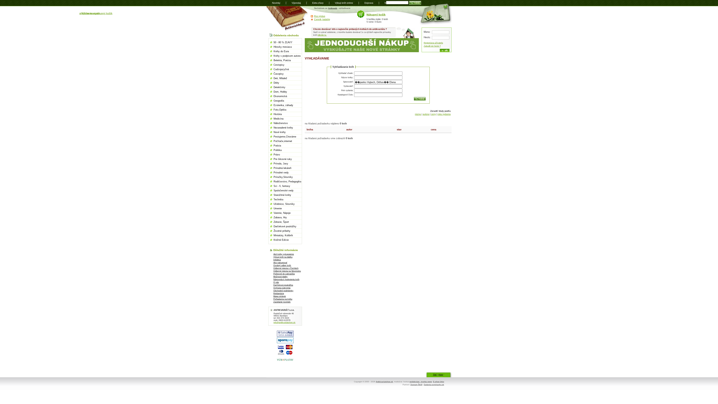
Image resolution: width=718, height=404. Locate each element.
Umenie (278, 208)
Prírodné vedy (281, 172)
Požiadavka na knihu (282, 299)
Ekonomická (280, 96)
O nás (276, 282)
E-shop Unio (438, 382)
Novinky (276, 3)
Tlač (435, 375)
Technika (278, 199)
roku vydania (444, 114)
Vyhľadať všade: (345, 73)
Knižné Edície (281, 239)
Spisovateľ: (348, 82)
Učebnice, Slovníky (284, 204)
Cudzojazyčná (281, 69)
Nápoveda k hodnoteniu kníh (286, 279)
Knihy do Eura (281, 51)
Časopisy (279, 73)
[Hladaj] (420, 99)
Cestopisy (279, 64)
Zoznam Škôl (416, 385)
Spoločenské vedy (284, 190)
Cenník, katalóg (322, 19)
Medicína (278, 118)
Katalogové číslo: (345, 95)
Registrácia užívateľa (433, 43)
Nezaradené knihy (283, 127)
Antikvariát (332, 8)
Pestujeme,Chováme (285, 136)
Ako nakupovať (280, 262)
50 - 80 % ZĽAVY (283, 42)
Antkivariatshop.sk (384, 382)
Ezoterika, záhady (283, 105)
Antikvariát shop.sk (287, 18)
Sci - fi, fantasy (282, 186)
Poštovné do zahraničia (284, 274)
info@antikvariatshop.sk (284, 322)
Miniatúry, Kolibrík (283, 235)
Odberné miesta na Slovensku (287, 271)
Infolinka (277, 260)
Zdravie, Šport (281, 222)
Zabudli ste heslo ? (432, 46)
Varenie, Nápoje (282, 213)
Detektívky (279, 87)
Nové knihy (280, 132)
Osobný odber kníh (282, 265)
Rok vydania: (347, 90)
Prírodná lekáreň (282, 168)
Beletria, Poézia (282, 60)
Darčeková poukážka (283, 285)
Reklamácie (278, 293)
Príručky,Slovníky (283, 177)
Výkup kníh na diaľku (282, 257)
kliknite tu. (322, 35)
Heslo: (427, 37)
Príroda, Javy (281, 163)
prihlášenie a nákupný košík (95, 13)
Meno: (427, 31)
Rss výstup (319, 16)
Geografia (279, 100)
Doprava (368, 3)
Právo (277, 154)
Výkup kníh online (344, 3)
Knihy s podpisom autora (287, 55)
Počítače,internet (283, 141)
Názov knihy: (347, 77)
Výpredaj (296, 3)
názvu (418, 114)
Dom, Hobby (280, 91)
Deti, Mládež (280, 78)
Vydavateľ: (348, 86)
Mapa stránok (279, 296)
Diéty (276, 82)
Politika (278, 150)
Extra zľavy (317, 3)
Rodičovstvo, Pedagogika (287, 181)
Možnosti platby (280, 277)
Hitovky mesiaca (283, 46)
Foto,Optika (280, 109)
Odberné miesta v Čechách (285, 268)
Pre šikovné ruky (283, 159)
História (278, 114)
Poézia (277, 145)
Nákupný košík (376, 14)
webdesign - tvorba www (420, 382)
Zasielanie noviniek (282, 302)
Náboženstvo (281, 123)
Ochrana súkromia (281, 288)
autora (426, 114)
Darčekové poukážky (285, 226)
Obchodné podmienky (283, 291)
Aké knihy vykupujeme (283, 254)
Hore (440, 375)
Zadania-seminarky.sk (434, 385)
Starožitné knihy (282, 195)
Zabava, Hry (280, 217)
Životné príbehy (282, 230)
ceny (433, 114)
